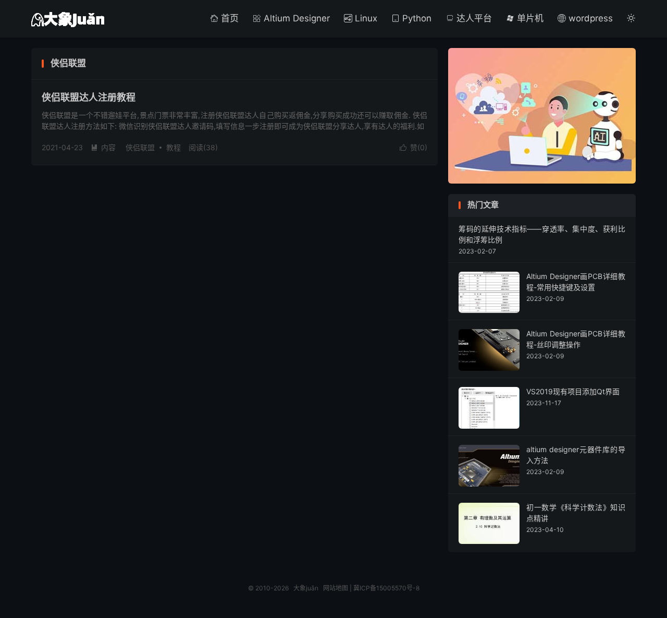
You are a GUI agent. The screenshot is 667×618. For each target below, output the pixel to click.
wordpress (589, 18)
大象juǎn (67, 18)
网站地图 (335, 588)
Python (415, 18)
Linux (364, 18)
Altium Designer (295, 18)
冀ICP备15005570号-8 (386, 588)
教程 (173, 147)
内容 (103, 147)
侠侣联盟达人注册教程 (88, 97)
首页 (228, 18)
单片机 (529, 18)
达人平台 (473, 18)
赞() (413, 147)
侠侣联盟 (140, 147)
